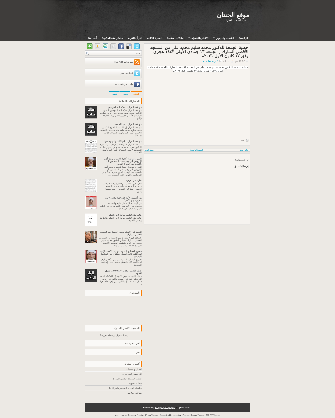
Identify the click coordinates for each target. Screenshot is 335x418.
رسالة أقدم (149, 150)
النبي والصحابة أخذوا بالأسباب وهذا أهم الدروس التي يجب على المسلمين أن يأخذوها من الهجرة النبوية (123, 161)
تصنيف (125, 94)
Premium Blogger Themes (193, 415)
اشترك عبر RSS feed (123, 62)
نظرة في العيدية (134, 180)
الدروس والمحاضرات (132, 374)
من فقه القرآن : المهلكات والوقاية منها (123, 141)
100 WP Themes (213, 415)
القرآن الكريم (135, 37)
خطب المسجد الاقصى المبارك (127, 378)
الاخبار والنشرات (198, 37)
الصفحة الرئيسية (196, 150)
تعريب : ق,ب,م (121, 415)
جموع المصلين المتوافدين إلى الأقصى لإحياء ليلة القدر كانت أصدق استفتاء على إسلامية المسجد (121, 254)
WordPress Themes (149, 415)
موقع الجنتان (233, 14)
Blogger (103, 335)
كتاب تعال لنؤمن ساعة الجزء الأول (125, 215)
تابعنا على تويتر (126, 73)
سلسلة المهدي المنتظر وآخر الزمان (124, 388)
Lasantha (177, 415)
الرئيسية (243, 37)
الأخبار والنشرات (134, 369)
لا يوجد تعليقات (210, 61)
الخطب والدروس (223, 37)
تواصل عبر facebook (123, 84)
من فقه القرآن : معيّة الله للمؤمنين (125, 107)
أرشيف (114, 94)
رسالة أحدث (244, 150)
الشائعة (136, 94)
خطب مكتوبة (135, 383)
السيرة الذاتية (154, 37)
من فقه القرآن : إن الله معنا (128, 124)
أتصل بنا (92, 37)
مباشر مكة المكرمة (112, 37)
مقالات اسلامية (175, 37)
